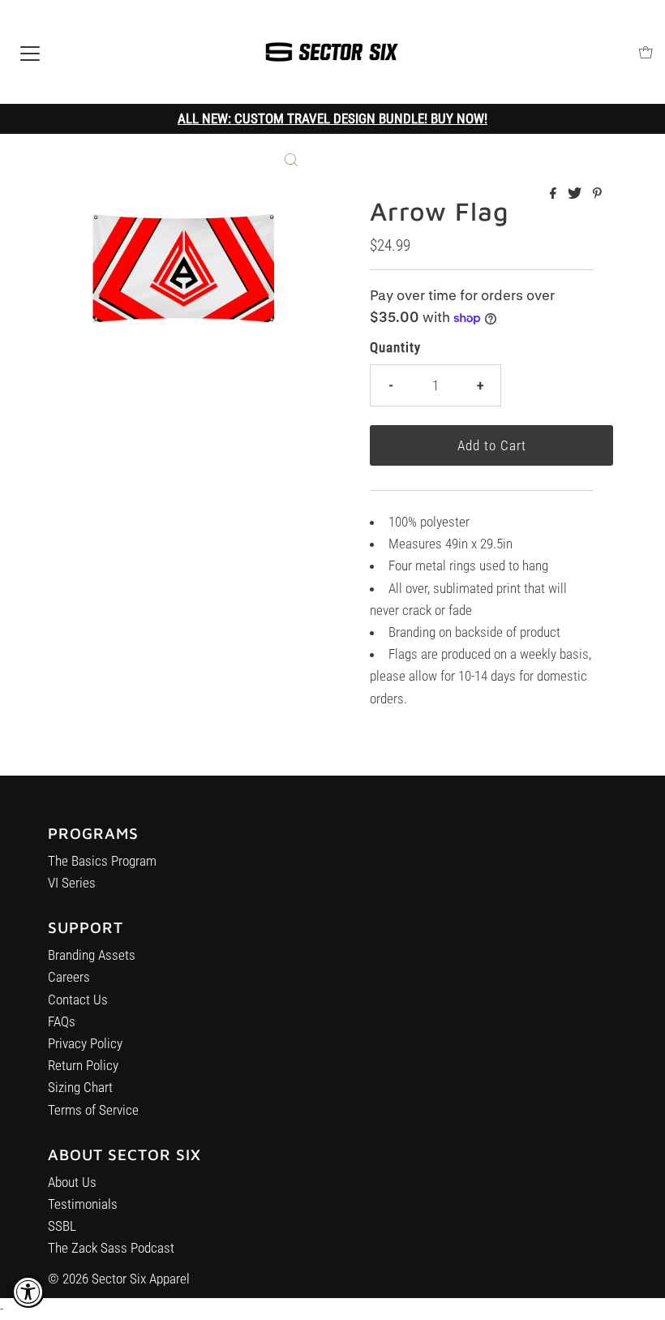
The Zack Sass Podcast (111, 1248)
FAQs (61, 1021)
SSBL (62, 1226)
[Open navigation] (30, 52)
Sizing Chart (80, 1087)
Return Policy (83, 1065)
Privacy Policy (85, 1043)
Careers (69, 977)
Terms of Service (93, 1110)
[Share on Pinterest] (597, 194)
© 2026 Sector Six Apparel (119, 1279)
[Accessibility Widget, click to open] (28, 1291)
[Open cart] (646, 52)
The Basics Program (102, 861)
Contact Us (78, 999)
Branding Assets (91, 955)
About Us (72, 1182)
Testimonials (83, 1204)
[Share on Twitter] (576, 194)
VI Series (72, 883)
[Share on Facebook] (555, 194)
